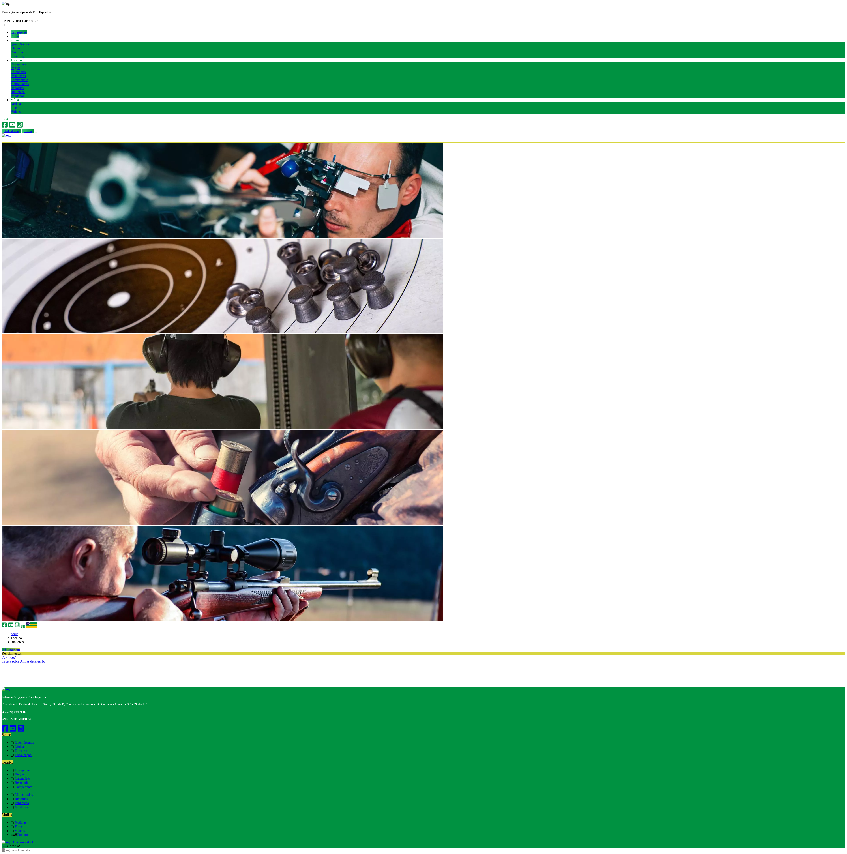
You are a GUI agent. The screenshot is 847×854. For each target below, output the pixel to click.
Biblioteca (18, 92)
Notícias (16, 104)
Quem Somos (20, 44)
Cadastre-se (19, 32)
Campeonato (19, 80)
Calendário (18, 72)
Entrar (15, 36)
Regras (15, 68)
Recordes (17, 88)
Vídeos (16, 112)
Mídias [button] (15, 100)
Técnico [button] (16, 60)
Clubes (15, 48)
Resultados (18, 76)
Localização (19, 56)
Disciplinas (18, 64)
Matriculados (20, 84)
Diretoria (17, 52)
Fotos (14, 108)
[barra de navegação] (36, 132)
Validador (17, 96)
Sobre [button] (15, 40)
